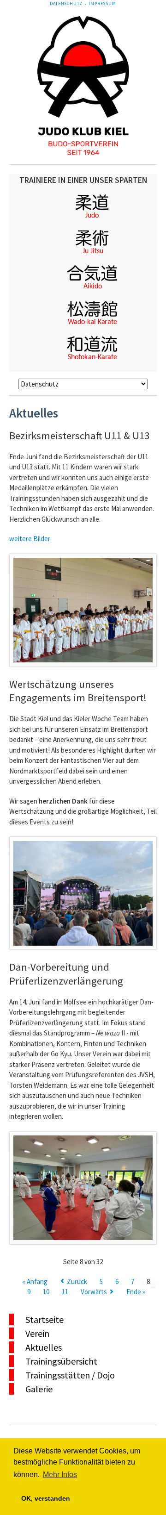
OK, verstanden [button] (45, 1498)
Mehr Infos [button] (60, 1474)
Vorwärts (94, 1291)
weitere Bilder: (30, 538)
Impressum (102, 3)
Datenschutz (66, 3)
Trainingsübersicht (61, 1361)
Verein (37, 1333)
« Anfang (34, 1281)
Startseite (44, 1319)
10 (46, 1291)
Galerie (39, 1389)
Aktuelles (43, 1347)
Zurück (77, 1281)
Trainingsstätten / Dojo (70, 1375)
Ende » (135, 1291)
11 (65, 1291)
